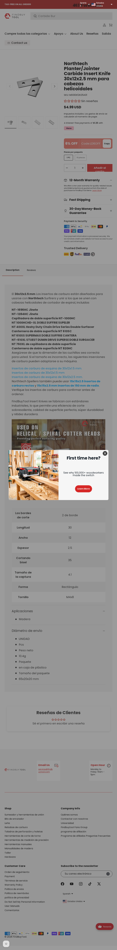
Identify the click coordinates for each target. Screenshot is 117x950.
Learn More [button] (83, 488)
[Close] (105, 453)
